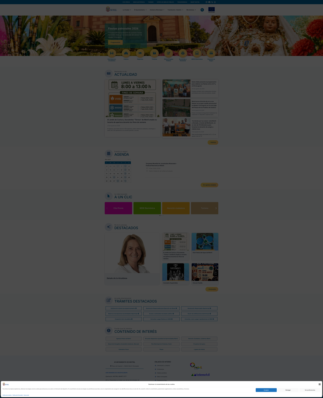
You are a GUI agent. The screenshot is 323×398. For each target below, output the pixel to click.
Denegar (288, 390)
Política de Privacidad (17, 395)
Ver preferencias (310, 390)
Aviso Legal (26, 395)
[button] (319, 384)
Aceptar (266, 390)
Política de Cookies (7, 395)
